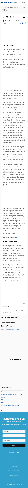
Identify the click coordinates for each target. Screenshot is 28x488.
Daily (14, 479)
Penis (17, 237)
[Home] (9, 2)
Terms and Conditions (14, 475)
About (12, 329)
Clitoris (11, 237)
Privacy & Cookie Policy (14, 470)
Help (14, 461)
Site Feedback (14, 466)
